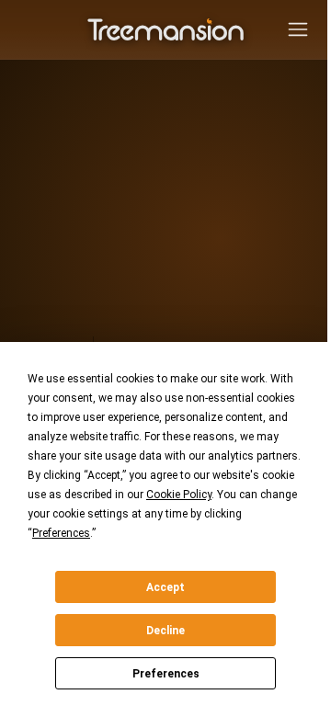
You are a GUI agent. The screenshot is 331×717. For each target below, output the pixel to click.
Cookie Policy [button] (178, 494)
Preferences (166, 673)
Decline (165, 630)
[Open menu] (298, 29)
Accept (165, 587)
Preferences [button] (61, 533)
